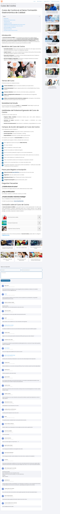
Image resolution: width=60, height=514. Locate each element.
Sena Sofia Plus (15, 172)
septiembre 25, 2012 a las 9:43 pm (10, 303)
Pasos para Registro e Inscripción (10, 27)
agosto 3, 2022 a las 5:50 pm (9, 496)
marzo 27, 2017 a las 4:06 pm (9, 460)
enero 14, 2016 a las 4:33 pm (9, 432)
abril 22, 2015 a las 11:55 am (9, 378)
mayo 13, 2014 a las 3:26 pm (9, 349)
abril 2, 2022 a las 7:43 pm (9, 489)
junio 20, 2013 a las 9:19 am (9, 326)
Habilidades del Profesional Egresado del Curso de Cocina (14, 24)
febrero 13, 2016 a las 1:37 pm (9, 439)
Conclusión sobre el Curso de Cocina (10, 30)
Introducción (6, 18)
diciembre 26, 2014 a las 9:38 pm (10, 363)
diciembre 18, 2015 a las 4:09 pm (10, 424)
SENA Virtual (39, 1)
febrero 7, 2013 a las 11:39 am (9, 319)
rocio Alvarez (7, 348)
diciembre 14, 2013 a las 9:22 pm (9, 333)
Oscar (6, 294)
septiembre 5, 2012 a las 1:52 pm (9, 286)
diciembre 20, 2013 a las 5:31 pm (9, 340)
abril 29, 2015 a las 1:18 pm (9, 386)
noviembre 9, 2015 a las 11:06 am (10, 410)
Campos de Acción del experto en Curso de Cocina (13, 25)
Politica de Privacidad (55, 1)
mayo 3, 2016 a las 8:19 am (9, 446)
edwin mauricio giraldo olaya (10, 355)
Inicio (34, 1)
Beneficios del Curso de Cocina (9, 20)
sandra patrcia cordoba (9, 325)
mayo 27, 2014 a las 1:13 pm (9, 356)
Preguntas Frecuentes (8, 28)
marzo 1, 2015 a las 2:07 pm (9, 370)
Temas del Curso (7, 21)
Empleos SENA (46, 1)
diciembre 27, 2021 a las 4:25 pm (10, 469)
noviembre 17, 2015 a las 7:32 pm (10, 417)
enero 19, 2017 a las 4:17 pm (9, 453)
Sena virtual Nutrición (19, 201)
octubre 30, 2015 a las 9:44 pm (9, 403)
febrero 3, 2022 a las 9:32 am (9, 481)
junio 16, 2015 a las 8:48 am (9, 394)
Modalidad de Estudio (8, 23)
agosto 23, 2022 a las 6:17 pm (9, 504)
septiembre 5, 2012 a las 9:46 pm (10, 295)
